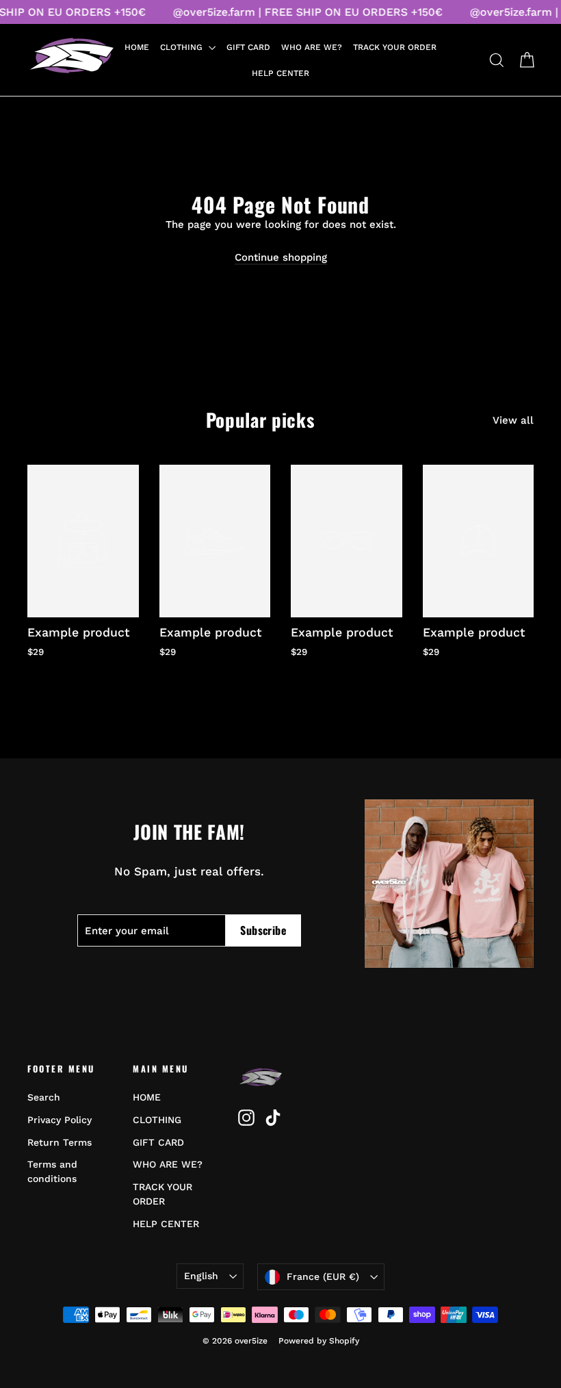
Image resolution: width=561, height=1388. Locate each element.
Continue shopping (281, 257)
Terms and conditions (52, 1171)
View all (513, 420)
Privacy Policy (59, 1119)
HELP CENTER (280, 73)
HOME (137, 47)
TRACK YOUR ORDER (394, 47)
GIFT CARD (248, 47)
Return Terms (59, 1142)
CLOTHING (182, 47)
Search (43, 1097)
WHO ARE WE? (311, 47)
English (201, 1275)
